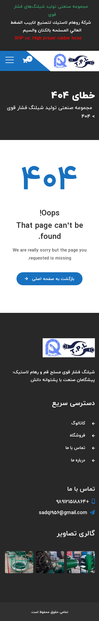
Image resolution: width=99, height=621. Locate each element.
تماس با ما (75, 448)
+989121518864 (72, 501)
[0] (25, 61)
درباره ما (78, 460)
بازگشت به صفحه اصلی (53, 279)
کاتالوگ (78, 423)
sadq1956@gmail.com (63, 512)
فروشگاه (77, 435)
